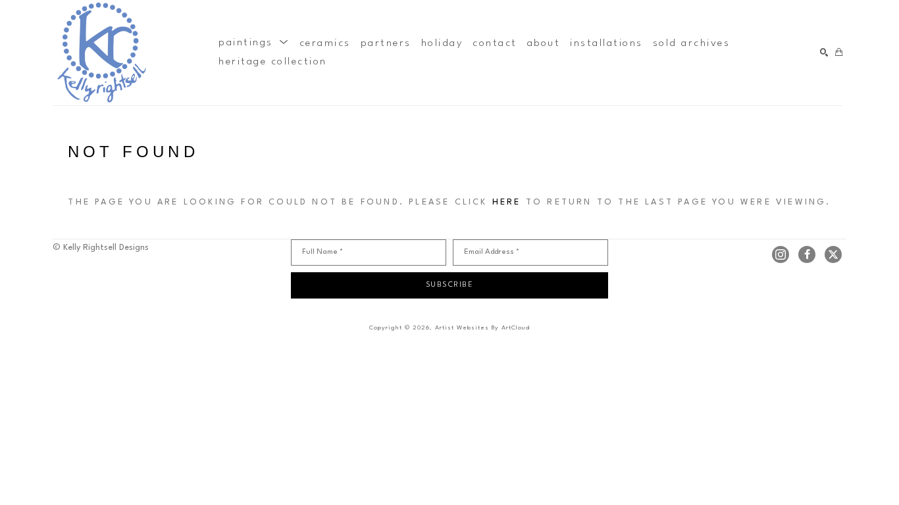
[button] (254, 43)
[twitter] (833, 254)
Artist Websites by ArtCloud (482, 328)
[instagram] (780, 254)
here (506, 202)
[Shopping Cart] (838, 53)
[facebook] (806, 254)
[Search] (824, 53)
